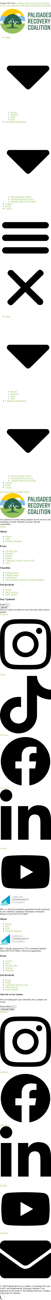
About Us (14, 115)
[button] (25, 262)
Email (2, 604)
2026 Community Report (20, 197)
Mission (13, 112)
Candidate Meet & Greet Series (23, 201)
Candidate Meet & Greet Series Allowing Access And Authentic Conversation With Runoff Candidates (25, 4)
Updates (8, 204)
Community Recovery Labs (21, 199)
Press (12, 119)
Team (12, 117)
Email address (6, 1006)
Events (8, 206)
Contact (8, 208)
